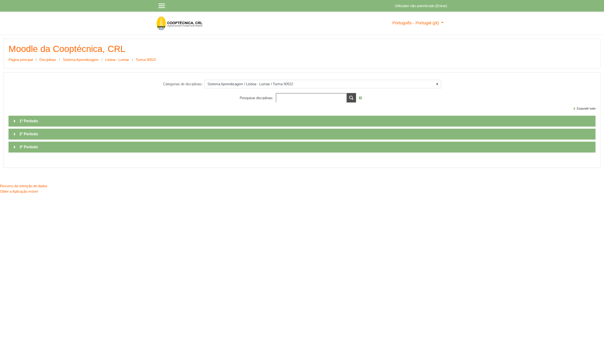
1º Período (28, 121)
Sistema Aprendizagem (81, 60)
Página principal (20, 60)
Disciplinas (47, 60)
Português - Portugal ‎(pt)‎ (416, 23)
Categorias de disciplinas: (182, 84)
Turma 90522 (146, 60)
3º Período (28, 147)
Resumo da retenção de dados (23, 186)
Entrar (441, 6)
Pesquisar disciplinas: (257, 98)
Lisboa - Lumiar (117, 60)
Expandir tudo (586, 108)
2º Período (28, 134)
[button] (361, 98)
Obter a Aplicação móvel (19, 191)
